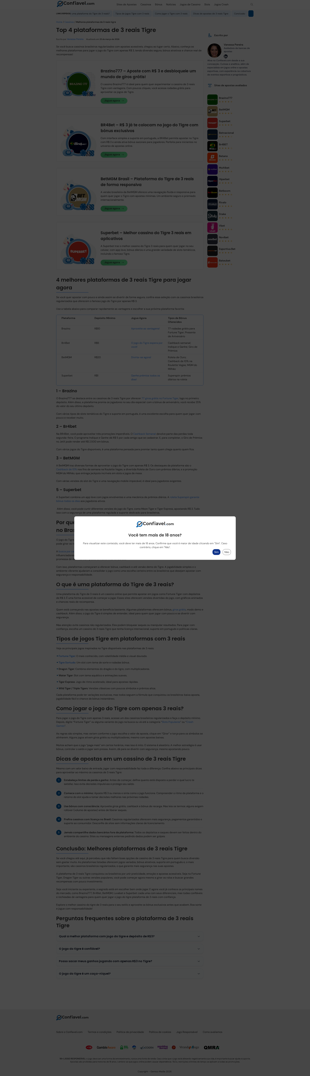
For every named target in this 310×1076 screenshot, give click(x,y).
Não (226, 552)
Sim (216, 552)
